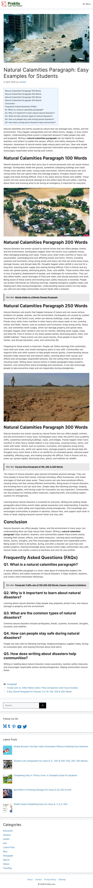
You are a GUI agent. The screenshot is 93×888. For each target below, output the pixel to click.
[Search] (42, 705)
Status (6, 864)
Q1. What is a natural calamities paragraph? (24, 110)
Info (5, 843)
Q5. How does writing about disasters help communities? (30, 122)
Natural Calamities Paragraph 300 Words (23, 100)
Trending (7, 868)
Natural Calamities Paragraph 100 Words (23, 91)
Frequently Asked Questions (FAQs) (21, 106)
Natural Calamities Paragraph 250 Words (23, 97)
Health (6, 839)
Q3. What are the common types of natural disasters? (29, 116)
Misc (5, 851)
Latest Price (9, 847)
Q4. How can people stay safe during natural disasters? (29, 119)
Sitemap (62, 879)
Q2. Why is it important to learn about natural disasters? (30, 113)
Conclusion (10, 103)
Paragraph (12, 684)
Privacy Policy (50, 879)
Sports (6, 860)
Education (8, 831)
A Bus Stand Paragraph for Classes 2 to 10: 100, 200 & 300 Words (39, 691)
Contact (38, 879)
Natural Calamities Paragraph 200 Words (23, 94)
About (30, 879)
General (7, 835)
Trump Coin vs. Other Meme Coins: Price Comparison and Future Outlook (42, 688)
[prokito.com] (11, 4)
